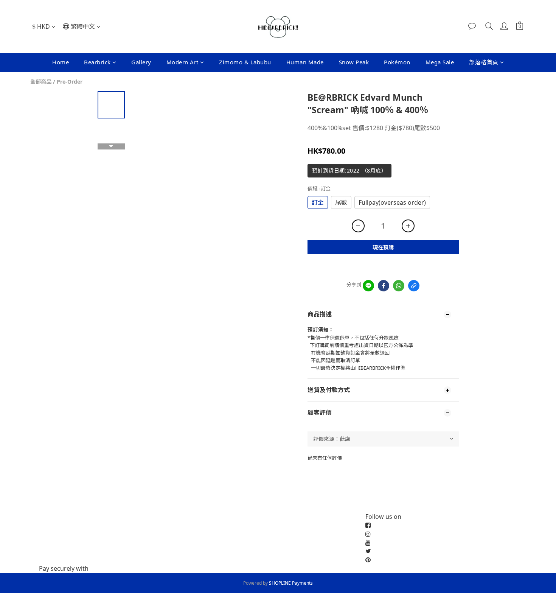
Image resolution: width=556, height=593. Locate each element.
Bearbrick (97, 62)
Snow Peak (354, 62)
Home (60, 62)
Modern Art (182, 62)
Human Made (305, 62)
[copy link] (413, 285)
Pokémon (397, 62)
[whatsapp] (398, 285)
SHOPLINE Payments (291, 583)
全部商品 (40, 81)
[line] (368, 285)
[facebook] (383, 285)
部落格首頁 (484, 62)
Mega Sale (440, 62)
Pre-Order (69, 81)
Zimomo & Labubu (245, 62)
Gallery (141, 62)
